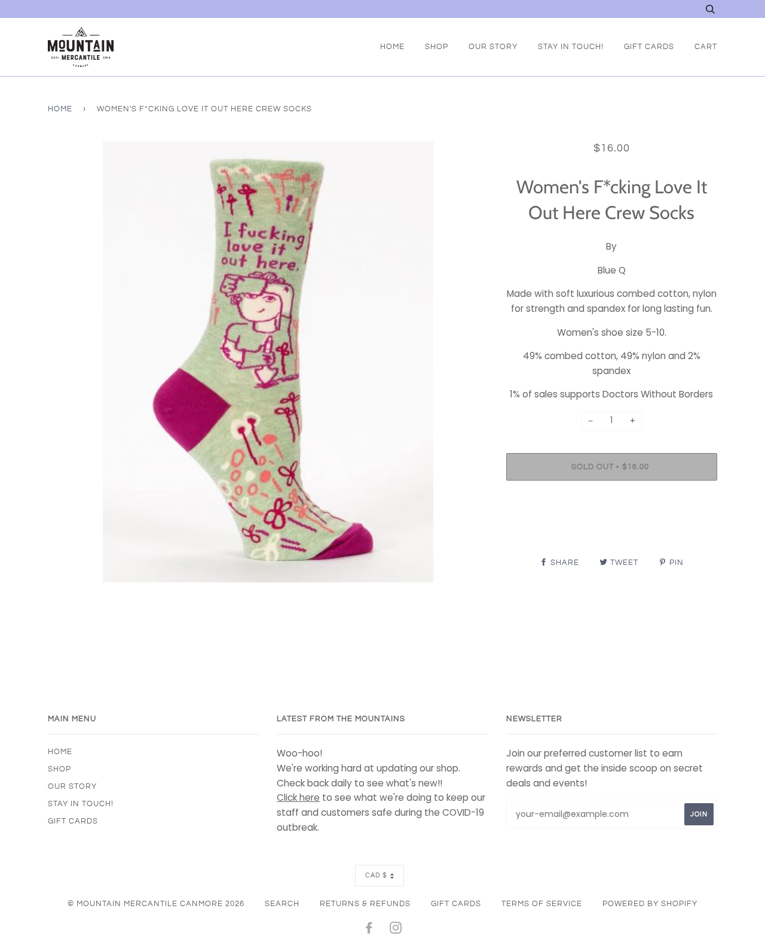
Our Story (493, 46)
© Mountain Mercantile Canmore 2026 (156, 904)
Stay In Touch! (571, 46)
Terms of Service (541, 904)
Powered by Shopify (649, 904)
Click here (298, 797)
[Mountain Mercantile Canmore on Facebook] (369, 930)
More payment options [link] (611, 531)
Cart (705, 46)
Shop (436, 46)
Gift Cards (649, 46)
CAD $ (376, 875)
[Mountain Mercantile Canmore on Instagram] (396, 930)
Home (392, 46)
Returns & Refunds (365, 904)
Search (282, 904)
